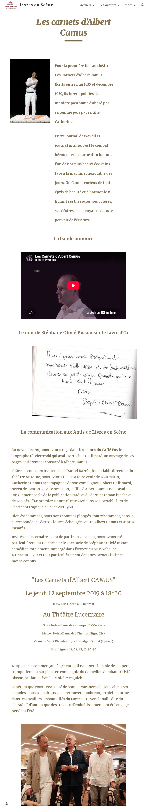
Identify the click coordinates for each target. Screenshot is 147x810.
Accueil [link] (85, 5)
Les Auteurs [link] (107, 5)
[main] (73, 29)
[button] (142, 5)
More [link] (128, 5)
